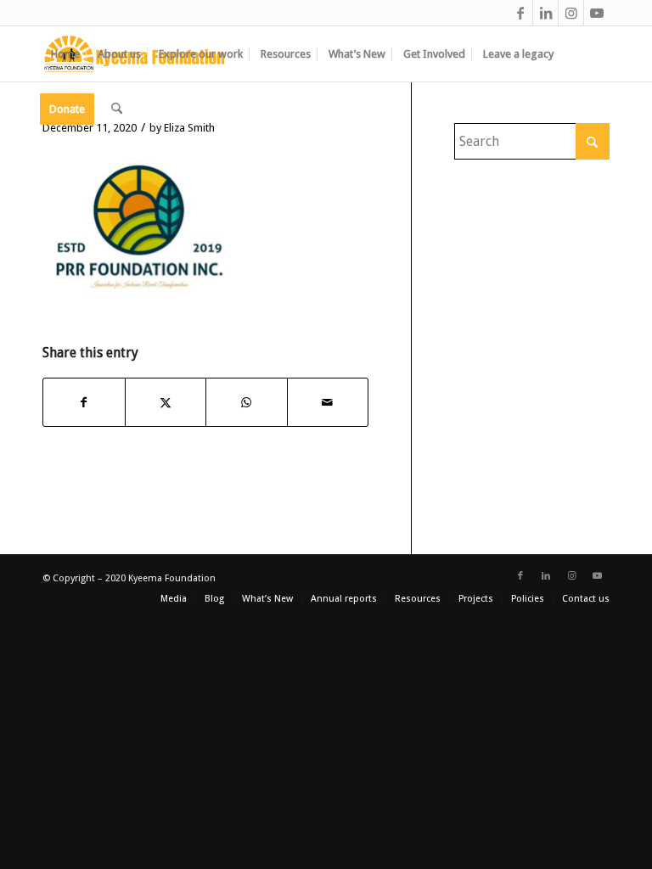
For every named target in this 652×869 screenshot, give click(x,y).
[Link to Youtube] (597, 12)
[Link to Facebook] (520, 12)
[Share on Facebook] (84, 402)
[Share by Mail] (328, 402)
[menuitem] (65, 53)
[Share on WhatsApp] (246, 402)
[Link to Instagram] (571, 12)
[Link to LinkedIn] (545, 12)
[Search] (117, 109)
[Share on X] (166, 402)
